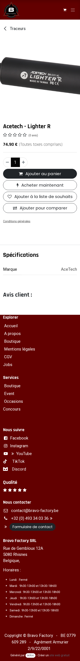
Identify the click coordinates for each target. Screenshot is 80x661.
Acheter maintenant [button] (42, 185)
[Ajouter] (23, 162)
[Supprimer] (7, 162)
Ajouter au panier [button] (42, 174)
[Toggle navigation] (73, 10)
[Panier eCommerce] (65, 10)
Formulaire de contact (33, 526)
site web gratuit (59, 655)
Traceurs (17, 28)
